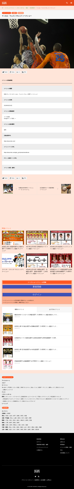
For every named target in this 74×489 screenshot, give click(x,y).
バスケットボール (6, 13)
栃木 (18, 420)
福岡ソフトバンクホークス (28, 399)
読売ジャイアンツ (64, 399)
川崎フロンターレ (25, 387)
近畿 (3, 425)
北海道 (3, 413)
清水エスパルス (60, 387)
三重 (7, 422)
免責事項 (37, 480)
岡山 (10, 427)
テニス (3, 392)
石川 (23, 418)
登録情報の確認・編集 (42, 444)
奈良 (23, 425)
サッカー (4, 387)
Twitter (35, 476)
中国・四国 (5, 427)
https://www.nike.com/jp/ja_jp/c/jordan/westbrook (16, 152)
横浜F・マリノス (42, 387)
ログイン (39, 442)
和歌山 (15, 425)
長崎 (33, 429)
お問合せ (49, 480)
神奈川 (22, 420)
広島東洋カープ (17, 401)
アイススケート (6, 380)
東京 (14, 13)
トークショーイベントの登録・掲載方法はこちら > (16, 302)
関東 (3, 420)
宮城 (7, 415)
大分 (14, 429)
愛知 (14, 422)
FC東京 (10, 387)
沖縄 (21, 429)
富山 (11, 418)
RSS (38, 476)
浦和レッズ (51, 387)
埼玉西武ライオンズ (55, 396)
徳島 (36, 427)
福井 (26, 418)
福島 (18, 415)
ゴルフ (3, 382)
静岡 (18, 422)
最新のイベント (19, 309)
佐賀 (10, 429)
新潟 (19, 418)
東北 (3, 415)
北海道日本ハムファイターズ (28, 396)
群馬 (27, 420)
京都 (7, 425)
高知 (33, 427)
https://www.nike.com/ (9, 141)
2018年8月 (20, 13)
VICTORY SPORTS (32, 486)
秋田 (22, 415)
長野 (30, 418)
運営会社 (62, 439)
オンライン (5, 411)
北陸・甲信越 (5, 418)
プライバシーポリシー (27, 480)
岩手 (14, 415)
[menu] (71, 3)
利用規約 (62, 444)
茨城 (30, 420)
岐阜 (10, 422)
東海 (3, 422)
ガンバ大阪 (16, 387)
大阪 (19, 425)
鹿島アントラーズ (8, 389)
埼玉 (10, 420)
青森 (25, 415)
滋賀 (27, 425)
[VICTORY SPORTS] (4, 3)
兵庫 (10, 425)
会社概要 (43, 480)
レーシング (5, 403)
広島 (14, 427)
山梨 (15, 418)
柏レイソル (34, 387)
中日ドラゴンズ (40, 399)
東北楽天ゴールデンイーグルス (11, 399)
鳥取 (18, 427)
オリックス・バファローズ (13, 396)
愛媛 (40, 427)
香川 (29, 427)
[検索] (67, 3)
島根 (21, 427)
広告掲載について (64, 453)
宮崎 (18, 429)
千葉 (7, 420)
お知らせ (62, 442)
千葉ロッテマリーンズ (43, 396)
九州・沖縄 (5, 429)
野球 (3, 396)
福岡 (29, 429)
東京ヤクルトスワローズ (28, 401)
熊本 (25, 429)
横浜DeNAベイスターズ (52, 399)
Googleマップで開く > (10, 118)
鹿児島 (37, 429)
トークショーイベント (9, 7)
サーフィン (5, 385)
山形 (10, 415)
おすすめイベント (54, 309)
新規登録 (39, 439)
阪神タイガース (7, 401)
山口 (25, 427)
